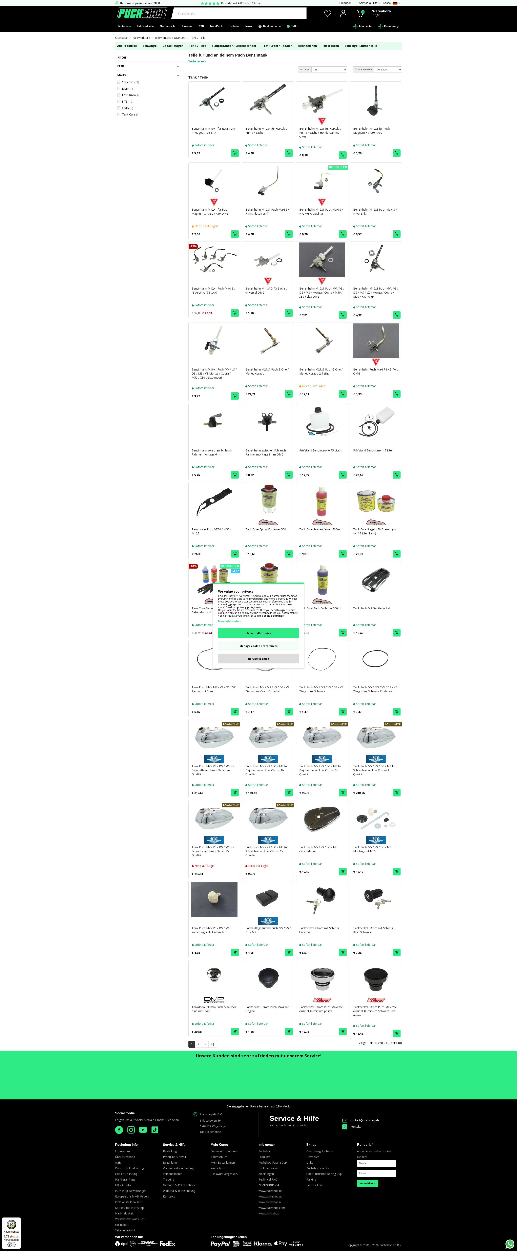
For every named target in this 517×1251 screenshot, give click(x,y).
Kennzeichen (307, 46)
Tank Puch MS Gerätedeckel (371, 608)
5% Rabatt (122, 1225)
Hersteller (312, 1157)
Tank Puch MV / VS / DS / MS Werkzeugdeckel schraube (211, 930)
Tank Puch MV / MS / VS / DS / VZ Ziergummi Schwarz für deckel (375, 689)
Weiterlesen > (197, 61)
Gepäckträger (173, 46)
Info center (364, 26)
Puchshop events (317, 1168)
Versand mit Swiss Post (130, 1219)
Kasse (387, 2)
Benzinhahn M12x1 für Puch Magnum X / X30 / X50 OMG (210, 211)
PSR (201, 26)
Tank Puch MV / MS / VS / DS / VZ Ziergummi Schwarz (321, 689)
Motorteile (124, 26)
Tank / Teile (197, 38)
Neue (248, 26)
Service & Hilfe (294, 1118)
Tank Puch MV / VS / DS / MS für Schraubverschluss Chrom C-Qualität (266, 851)
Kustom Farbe (271, 26)
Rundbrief (364, 1144)
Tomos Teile (314, 1185)
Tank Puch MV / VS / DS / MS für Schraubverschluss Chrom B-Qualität (213, 851)
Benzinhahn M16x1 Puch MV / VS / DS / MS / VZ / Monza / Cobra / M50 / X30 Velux (375, 292)
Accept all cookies (258, 633)
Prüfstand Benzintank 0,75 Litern (320, 450)
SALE (294, 26)
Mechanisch (167, 26)
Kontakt (355, 1126)
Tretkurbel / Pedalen (277, 46)
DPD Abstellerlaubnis (129, 1202)
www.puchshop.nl (269, 1202)
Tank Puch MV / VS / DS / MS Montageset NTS (372, 849)
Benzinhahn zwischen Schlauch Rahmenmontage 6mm (212, 452)
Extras (311, 1144)
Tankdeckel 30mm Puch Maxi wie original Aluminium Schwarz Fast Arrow (375, 1011)
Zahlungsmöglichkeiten (229, 1237)
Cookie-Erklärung (126, 1174)
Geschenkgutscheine (319, 1151)
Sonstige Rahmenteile (361, 46)
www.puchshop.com (271, 1208)
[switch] (11, 1244)
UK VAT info (123, 1185)
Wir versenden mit (129, 1237)
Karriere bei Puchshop (129, 1208)
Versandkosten (172, 1174)
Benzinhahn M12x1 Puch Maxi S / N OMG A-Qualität (321, 211)
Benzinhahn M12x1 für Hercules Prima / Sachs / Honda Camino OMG (320, 133)
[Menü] (18, 1219)
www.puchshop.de (270, 1191)
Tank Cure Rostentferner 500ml (319, 529)
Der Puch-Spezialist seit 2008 (139, 3)
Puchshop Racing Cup (272, 1162)
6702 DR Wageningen (214, 1126)
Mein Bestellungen (223, 1162)
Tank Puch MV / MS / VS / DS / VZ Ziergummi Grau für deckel (267, 689)
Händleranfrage (125, 1179)
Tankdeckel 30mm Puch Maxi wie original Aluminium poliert (321, 1009)
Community (390, 26)
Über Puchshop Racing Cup (324, 1174)
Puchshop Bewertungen (130, 1191)
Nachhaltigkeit (124, 1213)
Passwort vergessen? (224, 1174)
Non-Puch (216, 26)
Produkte (264, 1157)
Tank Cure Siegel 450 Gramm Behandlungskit (211, 610)
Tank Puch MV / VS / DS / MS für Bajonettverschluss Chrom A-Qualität (213, 770)
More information (229, 621)
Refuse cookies (258, 658)
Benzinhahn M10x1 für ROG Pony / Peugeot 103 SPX (213, 130)
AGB (118, 1162)
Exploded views (268, 1168)
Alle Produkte (127, 46)
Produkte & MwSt (174, 1157)
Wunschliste (218, 1168)
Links (309, 1162)
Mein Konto (219, 1144)
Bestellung (170, 1151)
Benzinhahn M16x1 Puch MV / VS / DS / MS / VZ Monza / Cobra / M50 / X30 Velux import (214, 373)
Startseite (121, 38)
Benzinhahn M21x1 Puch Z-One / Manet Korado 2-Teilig (321, 371)
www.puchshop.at (270, 1196)
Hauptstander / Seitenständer (234, 46)
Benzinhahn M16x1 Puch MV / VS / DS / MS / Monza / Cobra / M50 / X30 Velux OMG (321, 292)
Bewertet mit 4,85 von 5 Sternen (241, 3)
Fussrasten (331, 46)
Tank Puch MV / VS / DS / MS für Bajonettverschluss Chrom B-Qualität (266, 770)
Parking (311, 1179)
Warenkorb (381, 11)
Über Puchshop (125, 1157)
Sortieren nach (363, 69)
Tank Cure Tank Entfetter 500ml (320, 608)
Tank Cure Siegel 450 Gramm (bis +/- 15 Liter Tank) (375, 531)
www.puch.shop (268, 1213)
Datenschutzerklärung (129, 1168)
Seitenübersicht (125, 1230)
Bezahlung (170, 1162)
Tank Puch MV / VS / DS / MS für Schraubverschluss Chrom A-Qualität (374, 770)
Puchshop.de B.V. (211, 1114)
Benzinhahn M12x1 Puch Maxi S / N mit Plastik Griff (267, 211)
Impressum (122, 1151)
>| (212, 1044)
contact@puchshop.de (364, 1120)
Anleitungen (266, 1174)
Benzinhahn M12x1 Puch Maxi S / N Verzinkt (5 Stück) (213, 290)
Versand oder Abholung (178, 1168)
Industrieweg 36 (210, 1120)
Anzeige (304, 69)
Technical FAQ (267, 1179)
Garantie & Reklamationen (180, 1185)
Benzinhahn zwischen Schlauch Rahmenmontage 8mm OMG (265, 452)
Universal (186, 26)
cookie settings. (274, 615)
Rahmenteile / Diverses (170, 38)
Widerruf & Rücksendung (179, 1191)
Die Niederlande (210, 1132)
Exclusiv (234, 26)
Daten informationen (224, 1151)
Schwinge (150, 46)
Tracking (168, 1179)
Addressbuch (219, 1157)
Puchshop (264, 1151)
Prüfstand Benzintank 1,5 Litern (373, 450)
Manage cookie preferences (258, 646)
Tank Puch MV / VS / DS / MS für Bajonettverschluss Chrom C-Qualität (320, 770)
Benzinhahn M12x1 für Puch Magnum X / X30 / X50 (371, 130)
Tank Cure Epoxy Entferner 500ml (267, 529)
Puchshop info (126, 1144)
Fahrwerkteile (145, 26)
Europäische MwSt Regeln (132, 1196)
